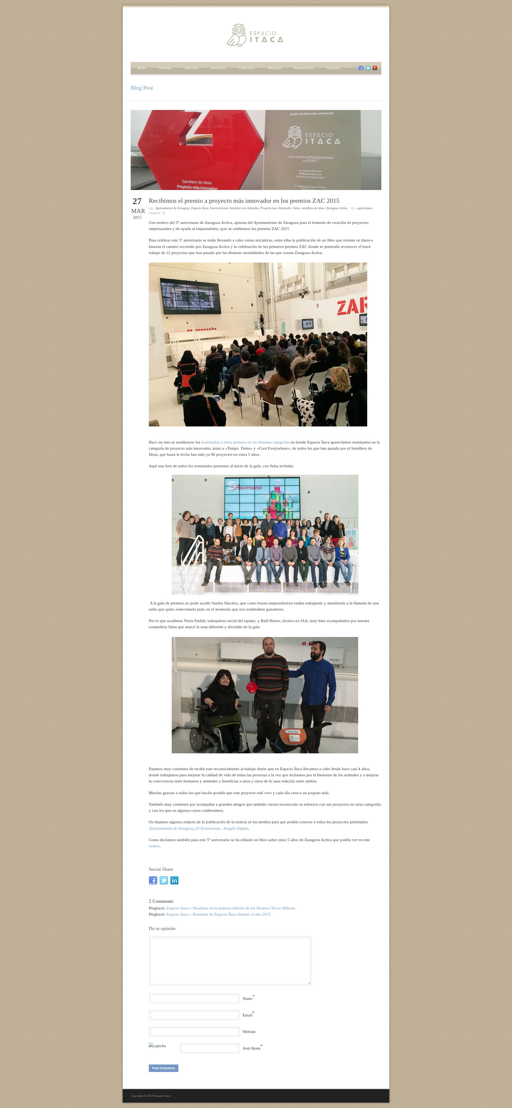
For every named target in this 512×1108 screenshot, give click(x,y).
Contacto (333, 68)
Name (248, 998)
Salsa (296, 208)
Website (249, 1032)
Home (141, 68)
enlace (154, 846)
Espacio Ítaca (200, 208)
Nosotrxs (274, 68)
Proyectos (218, 68)
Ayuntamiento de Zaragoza (172, 208)
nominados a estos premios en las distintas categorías (245, 442)
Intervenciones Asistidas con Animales (234, 208)
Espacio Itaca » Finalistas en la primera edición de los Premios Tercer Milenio (230, 908)
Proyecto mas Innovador (275, 208)
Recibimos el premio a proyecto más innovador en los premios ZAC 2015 (244, 200)
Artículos (191, 68)
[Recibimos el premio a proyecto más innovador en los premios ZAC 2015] (256, 150)
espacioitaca (365, 208)
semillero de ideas (313, 208)
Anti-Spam (252, 1048)
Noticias (165, 68)
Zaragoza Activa (336, 208)
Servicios (247, 68)
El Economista (208, 828)
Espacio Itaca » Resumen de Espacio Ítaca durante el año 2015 (218, 914)
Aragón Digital (235, 828)
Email (247, 1015)
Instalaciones (303, 68)
